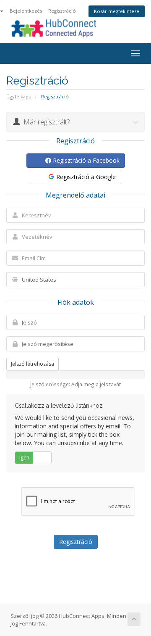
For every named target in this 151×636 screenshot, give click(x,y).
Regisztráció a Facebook (85, 160)
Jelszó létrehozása (32, 363)
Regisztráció (62, 11)
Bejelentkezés (26, 11)
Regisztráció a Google (85, 177)
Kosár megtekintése (116, 11)
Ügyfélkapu (18, 96)
